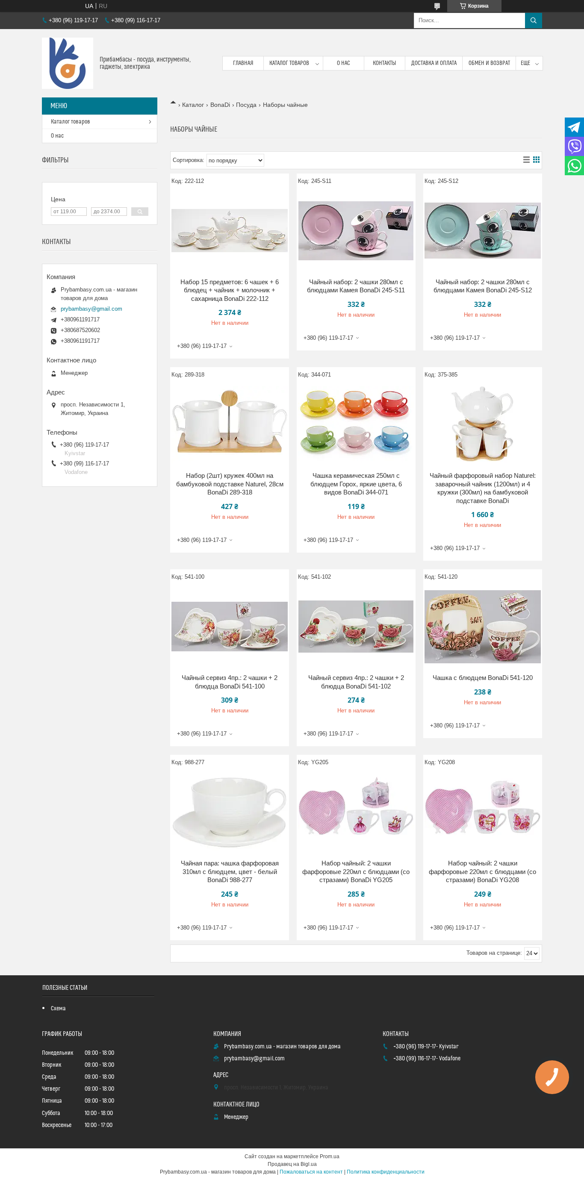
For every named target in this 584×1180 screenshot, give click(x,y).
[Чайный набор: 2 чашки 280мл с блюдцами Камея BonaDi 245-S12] (483, 231)
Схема (58, 1008)
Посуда (246, 104)
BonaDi (220, 104)
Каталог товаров (289, 63)
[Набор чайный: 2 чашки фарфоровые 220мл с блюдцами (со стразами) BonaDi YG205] (356, 812)
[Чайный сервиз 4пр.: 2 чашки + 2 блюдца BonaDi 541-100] (229, 626)
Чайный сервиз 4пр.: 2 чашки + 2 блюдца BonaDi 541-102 (356, 682)
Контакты (384, 63)
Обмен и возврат (489, 63)
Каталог (193, 104)
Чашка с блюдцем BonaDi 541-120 (483, 677)
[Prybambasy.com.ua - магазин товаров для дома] (67, 63)
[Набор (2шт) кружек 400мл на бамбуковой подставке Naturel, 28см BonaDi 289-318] (229, 424)
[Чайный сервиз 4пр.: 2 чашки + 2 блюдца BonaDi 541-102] (356, 626)
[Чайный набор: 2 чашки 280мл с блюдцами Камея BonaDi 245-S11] (356, 231)
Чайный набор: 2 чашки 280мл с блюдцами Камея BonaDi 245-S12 (483, 286)
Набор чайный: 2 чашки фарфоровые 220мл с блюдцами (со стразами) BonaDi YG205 (356, 871)
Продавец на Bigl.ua (292, 1164)
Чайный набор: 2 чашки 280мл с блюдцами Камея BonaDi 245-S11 (356, 286)
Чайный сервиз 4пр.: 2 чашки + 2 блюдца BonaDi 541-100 (229, 682)
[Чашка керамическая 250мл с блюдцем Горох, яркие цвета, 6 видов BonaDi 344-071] (356, 424)
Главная (243, 63)
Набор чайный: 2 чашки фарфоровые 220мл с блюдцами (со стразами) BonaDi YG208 (482, 871)
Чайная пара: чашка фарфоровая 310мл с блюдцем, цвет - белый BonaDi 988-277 (230, 871)
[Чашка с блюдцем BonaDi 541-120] (483, 626)
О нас (343, 63)
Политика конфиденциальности (386, 1172)
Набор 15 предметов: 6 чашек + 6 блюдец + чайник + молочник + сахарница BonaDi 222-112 (229, 290)
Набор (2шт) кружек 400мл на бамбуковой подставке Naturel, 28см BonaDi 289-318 (229, 484)
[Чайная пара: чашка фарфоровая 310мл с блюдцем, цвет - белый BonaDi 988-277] (229, 812)
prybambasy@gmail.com (91, 309)
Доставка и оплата (434, 63)
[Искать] (533, 20)
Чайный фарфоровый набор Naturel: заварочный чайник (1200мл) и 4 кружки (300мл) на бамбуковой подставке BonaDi (483, 488)
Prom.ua (329, 1156)
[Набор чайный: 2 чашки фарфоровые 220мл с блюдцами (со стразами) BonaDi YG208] (483, 812)
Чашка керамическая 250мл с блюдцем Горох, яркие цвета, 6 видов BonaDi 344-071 (356, 484)
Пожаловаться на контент (311, 1172)
